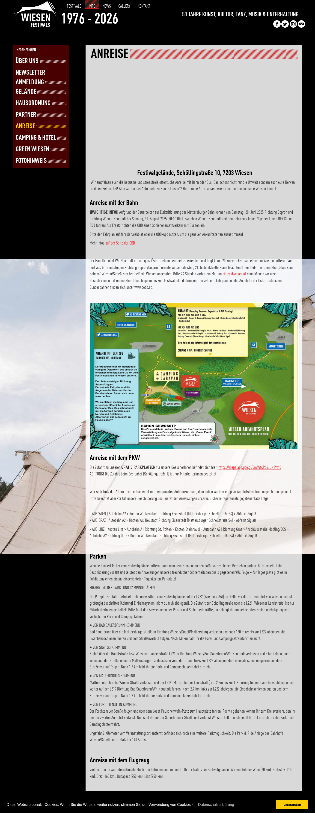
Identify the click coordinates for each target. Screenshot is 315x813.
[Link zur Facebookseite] (277, 26)
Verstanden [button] (292, 805)
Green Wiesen (32, 149)
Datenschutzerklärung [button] (216, 805)
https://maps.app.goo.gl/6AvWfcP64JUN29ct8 (250, 467)
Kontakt (144, 6)
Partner (26, 115)
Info (92, 6)
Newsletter (30, 73)
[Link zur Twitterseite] (285, 26)
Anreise (25, 126)
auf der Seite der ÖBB (120, 243)
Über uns (27, 61)
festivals (74, 6)
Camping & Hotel (36, 138)
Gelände (26, 92)
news (107, 6)
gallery (124, 6)
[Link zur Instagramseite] (293, 26)
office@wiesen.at (234, 274)
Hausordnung (33, 103)
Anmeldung (30, 82)
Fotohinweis (31, 161)
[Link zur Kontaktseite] (301, 26)
